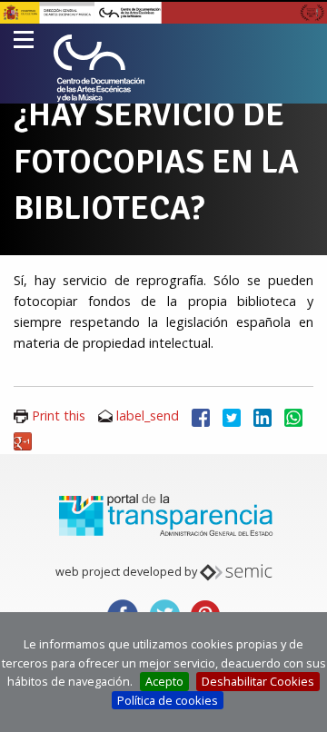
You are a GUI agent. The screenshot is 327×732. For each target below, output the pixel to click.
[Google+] (23, 440)
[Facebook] (201, 415)
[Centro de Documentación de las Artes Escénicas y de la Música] (99, 68)
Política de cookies (167, 700)
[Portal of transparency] (163, 514)
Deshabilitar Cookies (258, 681)
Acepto (164, 681)
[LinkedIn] (262, 415)
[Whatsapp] (293, 415)
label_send (147, 415)
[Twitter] (232, 415)
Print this (58, 415)
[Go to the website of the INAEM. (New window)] (163, 11)
